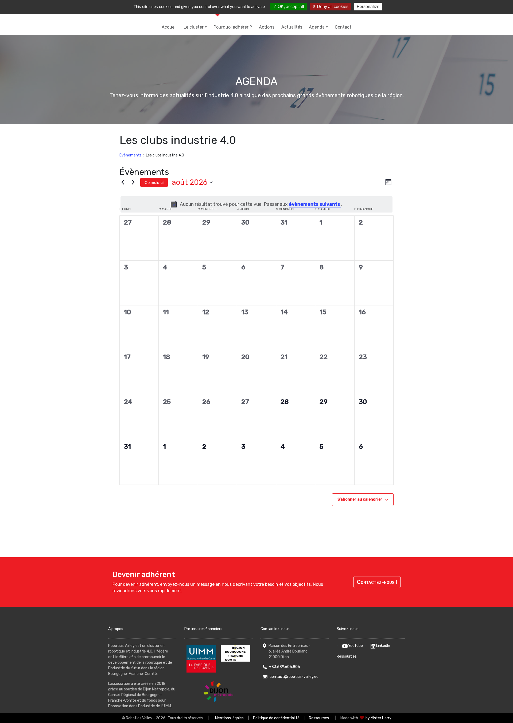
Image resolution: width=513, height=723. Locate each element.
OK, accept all (290, 6)
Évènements (130, 155)
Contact (343, 27)
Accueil (169, 27)
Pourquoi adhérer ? (232, 27)
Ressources (347, 656)
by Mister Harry (378, 718)
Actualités (291, 27)
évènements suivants (315, 204)
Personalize (368, 6)
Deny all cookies (332, 6)
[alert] (256, 204)
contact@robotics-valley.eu (294, 676)
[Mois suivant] (133, 182)
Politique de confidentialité (276, 718)
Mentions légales (229, 718)
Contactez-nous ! (377, 582)
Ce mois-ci (154, 182)
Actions (266, 27)
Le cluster (194, 27)
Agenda (317, 27)
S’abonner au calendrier (359, 499)
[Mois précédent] (122, 182)
